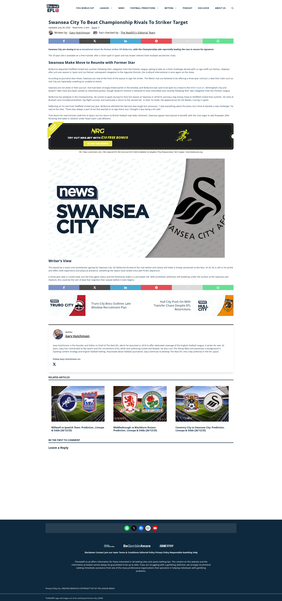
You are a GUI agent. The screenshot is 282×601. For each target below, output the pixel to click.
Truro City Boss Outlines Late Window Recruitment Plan (111, 305)
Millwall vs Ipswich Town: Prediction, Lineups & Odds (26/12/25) (77, 429)
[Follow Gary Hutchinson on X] (54, 364)
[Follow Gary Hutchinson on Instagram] (60, 364)
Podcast (187, 8)
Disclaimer (90, 552)
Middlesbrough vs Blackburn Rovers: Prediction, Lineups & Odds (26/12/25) (135, 429)
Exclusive (203, 8)
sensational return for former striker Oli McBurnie (106, 49)
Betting (169, 8)
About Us (220, 8)
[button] (232, 8)
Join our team (111, 552)
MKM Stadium (197, 87)
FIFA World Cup (85, 8)
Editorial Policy (147, 552)
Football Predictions (142, 8)
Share (94, 27)
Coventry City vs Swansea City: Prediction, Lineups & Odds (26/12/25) (200, 429)
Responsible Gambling (181, 552)
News (121, 8)
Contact (100, 552)
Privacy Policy (162, 552)
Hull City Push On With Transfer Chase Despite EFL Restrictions (172, 305)
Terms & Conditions (129, 552)
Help (195, 552)
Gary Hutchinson (77, 336)
